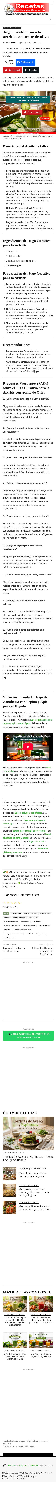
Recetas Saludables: (14, 1153)
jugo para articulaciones (12, 925)
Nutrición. (7, 930)
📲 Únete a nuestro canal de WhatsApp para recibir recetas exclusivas (28, 1036)
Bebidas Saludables (30, 913)
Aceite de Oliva (16, 913)
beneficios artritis (45, 913)
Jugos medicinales (44, 925)
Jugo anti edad (36, 841)
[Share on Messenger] (50, 1486)
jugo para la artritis (29, 925)
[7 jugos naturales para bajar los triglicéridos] (41, 1340)
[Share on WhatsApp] (39, 1486)
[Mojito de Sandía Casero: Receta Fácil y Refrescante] (9, 1207)
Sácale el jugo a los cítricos (28, 813)
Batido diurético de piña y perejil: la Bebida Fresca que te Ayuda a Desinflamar (15, 1321)
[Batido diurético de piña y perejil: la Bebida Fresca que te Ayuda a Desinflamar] (15, 1304)
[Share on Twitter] (16, 1486)
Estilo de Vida (33, 917)
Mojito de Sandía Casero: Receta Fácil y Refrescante (35, 1207)
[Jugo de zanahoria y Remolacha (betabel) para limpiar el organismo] (41, 1304)
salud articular (9, 938)
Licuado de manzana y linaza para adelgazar (32, 1175)
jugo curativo (25, 921)
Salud (43, 934)
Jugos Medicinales (12, 27)
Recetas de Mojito (29, 1202)
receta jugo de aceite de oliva (13, 934)
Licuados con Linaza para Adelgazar (33, 1168)
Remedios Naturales (31, 934)
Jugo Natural (36, 921)
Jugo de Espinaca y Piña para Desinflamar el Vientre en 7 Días (14, 1356)
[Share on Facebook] (5, 1486)
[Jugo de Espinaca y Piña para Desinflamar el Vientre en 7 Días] (15, 1340)
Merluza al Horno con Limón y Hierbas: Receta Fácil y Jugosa (34, 1192)
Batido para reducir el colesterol (29, 831)
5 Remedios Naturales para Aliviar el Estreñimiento (42, 951)
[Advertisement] (28, 992)
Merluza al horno (29, 1185)
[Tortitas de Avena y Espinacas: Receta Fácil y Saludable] (28, 1133)
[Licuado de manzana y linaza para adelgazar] (9, 1173)
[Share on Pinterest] (28, 1486)
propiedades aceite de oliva (22, 930)
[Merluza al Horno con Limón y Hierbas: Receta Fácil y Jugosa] (9, 1190)
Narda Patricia (11, 43)
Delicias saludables (19, 917)
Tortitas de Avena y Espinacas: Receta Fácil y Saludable (28, 1158)
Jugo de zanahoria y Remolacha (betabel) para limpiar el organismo (41, 1320)
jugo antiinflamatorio (11, 921)
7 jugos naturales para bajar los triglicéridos (41, 1355)
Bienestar (7, 917)
